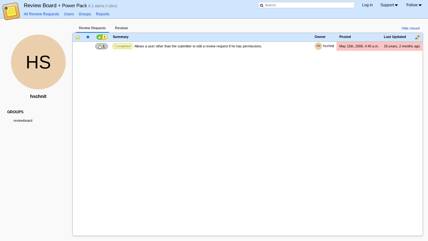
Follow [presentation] (412, 5)
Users (69, 14)
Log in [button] (367, 5)
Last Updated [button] (395, 37)
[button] (101, 37)
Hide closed (411, 28)
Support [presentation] (387, 5)
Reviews (121, 28)
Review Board (56, 5)
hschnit (325, 46)
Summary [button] (120, 37)
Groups (85, 14)
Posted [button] (345, 37)
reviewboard (22, 120)
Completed (122, 46)
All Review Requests (41, 14)
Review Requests (92, 28)
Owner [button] (320, 37)
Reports (102, 14)
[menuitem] (390, 5)
